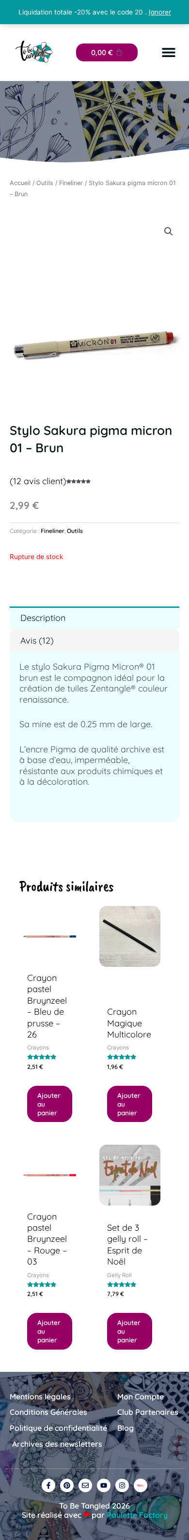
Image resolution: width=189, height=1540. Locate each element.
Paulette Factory (137, 1515)
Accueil (20, 183)
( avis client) (38, 481)
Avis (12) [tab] (37, 640)
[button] (168, 52)
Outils (44, 183)
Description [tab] (42, 617)
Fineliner (71, 183)
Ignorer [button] (160, 12)
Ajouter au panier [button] (49, 1104)
